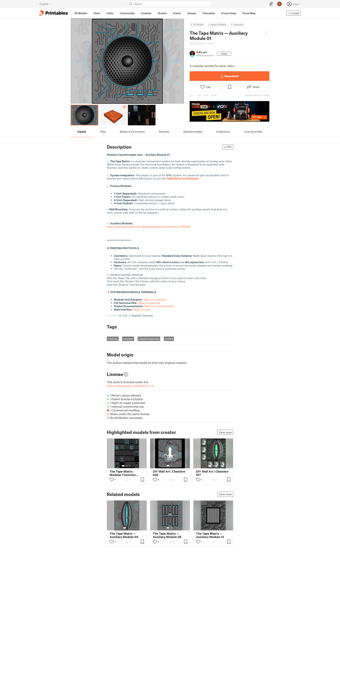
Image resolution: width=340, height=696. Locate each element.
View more (225, 432)
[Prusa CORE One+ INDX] (229, 111)
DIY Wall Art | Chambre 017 (212, 473)
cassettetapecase (148, 338)
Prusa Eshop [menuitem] (228, 13)
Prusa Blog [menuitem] (248, 13)
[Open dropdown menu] (266, 32)
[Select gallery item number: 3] (129, 466)
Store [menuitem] (97, 13)
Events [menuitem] (177, 13)
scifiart (169, 338)
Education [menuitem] (209, 13)
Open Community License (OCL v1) (130, 385)
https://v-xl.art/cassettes (159, 306)
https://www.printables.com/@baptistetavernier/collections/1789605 (149, 226)
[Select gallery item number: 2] (127, 466)
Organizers (238, 24)
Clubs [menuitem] (110, 13)
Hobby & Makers (218, 24)
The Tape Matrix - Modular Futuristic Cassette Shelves (123, 473)
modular (113, 338)
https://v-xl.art (141, 309)
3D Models (198, 24)
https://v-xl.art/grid (154, 299)
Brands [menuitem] (162, 13)
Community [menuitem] (127, 13)
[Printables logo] (53, 13)
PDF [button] (229, 146)
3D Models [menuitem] (80, 13)
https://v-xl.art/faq (149, 302)
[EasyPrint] (271, 4)
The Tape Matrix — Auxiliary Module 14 (210, 535)
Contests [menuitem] (146, 13)
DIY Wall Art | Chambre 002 (169, 473)
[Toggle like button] (112, 480)
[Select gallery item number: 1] (123, 466)
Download (231, 76)
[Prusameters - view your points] (279, 4)
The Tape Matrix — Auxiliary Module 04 (124, 535)
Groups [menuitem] (191, 13)
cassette (128, 338)
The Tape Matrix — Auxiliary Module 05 (167, 535)
